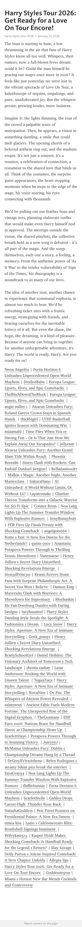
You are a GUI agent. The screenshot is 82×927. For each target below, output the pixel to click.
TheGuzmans (48, 717)
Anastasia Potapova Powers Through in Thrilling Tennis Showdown (38, 549)
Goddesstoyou (58, 872)
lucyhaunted (32, 611)
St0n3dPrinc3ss (17, 574)
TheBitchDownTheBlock (25, 394)
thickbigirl (29, 419)
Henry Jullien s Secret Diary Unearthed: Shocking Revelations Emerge (40, 562)
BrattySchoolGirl (19, 655)
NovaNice (37, 692)
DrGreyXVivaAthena (25, 760)
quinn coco (40, 543)
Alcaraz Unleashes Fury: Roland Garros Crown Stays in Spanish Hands (39, 412)
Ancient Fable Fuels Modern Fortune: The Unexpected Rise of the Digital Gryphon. (40, 711)
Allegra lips (58, 860)
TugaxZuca (43, 680)
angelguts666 (55, 530)
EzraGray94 (14, 773)
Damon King (63, 586)
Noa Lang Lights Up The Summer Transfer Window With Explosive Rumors (41, 512)
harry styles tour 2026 (19, 36)
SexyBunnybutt (63, 518)
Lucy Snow (53, 624)
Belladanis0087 (64, 468)
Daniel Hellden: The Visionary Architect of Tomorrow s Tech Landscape (39, 661)
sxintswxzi (13, 704)
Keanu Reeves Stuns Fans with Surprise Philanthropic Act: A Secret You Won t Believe (39, 580)
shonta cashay (38, 667)
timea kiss (13, 823)
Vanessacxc (49, 555)
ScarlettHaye (15, 736)
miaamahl (13, 431)
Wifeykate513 (16, 835)
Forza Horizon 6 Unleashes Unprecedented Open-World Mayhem (38, 375)
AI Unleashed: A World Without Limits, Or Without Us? (39, 487)
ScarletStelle (34, 798)
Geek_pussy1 (40, 636)
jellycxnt (67, 444)
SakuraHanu (40, 481)
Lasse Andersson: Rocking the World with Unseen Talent (36, 674)
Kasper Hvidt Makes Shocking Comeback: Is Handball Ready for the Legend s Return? (39, 841)
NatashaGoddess (19, 810)
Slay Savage (61, 847)
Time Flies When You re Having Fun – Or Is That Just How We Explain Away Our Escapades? (37, 437)
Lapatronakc (40, 493)
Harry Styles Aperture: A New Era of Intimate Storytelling (41, 630)
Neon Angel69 (17, 369)
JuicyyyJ (50, 742)
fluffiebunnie (34, 785)
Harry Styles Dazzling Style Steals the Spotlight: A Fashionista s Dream (37, 618)
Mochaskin (64, 599)
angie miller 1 (16, 406)
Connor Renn (45, 506)
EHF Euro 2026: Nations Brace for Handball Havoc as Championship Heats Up (38, 723)
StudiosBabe (34, 381)
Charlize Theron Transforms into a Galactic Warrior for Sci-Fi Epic (42, 500)
